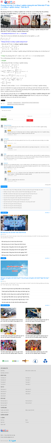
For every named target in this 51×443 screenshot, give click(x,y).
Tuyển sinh (4, 407)
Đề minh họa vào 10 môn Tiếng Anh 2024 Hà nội (14, 244)
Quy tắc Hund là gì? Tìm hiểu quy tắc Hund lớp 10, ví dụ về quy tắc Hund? (19, 201)
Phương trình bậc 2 (17, 102)
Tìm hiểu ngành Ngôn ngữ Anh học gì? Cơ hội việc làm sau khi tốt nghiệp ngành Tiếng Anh (12, 352)
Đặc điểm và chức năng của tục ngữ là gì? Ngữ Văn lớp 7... (16, 294)
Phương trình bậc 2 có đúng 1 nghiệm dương (30, 102)
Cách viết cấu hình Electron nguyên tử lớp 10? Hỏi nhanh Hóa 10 (17, 195)
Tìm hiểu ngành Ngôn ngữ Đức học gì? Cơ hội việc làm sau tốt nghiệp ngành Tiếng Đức (36, 352)
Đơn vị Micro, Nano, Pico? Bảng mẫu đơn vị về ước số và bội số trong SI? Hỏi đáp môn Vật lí (23, 189)
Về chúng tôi (4, 368)
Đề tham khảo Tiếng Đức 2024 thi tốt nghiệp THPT (14, 247)
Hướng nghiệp (4, 414)
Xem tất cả (47, 212)
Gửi (30, 120)
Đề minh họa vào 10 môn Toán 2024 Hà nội (13, 232)
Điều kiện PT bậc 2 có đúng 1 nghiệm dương (16, 104)
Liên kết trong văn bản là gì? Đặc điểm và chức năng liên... (16, 288)
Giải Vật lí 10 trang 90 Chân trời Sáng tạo (12, 207)
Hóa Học (3, 398)
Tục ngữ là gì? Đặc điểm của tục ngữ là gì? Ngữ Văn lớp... (16, 297)
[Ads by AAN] (49, 15)
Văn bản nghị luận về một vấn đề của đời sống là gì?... (15, 302)
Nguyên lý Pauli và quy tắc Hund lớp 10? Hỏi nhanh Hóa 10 (16, 199)
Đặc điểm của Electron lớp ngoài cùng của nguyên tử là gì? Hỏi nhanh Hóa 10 (20, 193)
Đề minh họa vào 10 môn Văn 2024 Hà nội (12, 241)
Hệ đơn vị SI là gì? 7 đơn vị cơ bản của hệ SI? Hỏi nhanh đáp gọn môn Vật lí (19, 191)
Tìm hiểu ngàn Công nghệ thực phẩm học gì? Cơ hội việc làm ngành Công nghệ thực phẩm (12, 336)
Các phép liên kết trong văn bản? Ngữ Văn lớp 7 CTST (15, 299)
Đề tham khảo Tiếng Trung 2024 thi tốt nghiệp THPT (15, 255)
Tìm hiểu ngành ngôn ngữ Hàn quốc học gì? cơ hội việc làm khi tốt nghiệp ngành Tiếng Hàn (37, 336)
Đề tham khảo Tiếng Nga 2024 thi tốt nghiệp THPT (14, 249)
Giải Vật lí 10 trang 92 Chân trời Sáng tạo (12, 203)
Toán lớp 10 (10, 102)
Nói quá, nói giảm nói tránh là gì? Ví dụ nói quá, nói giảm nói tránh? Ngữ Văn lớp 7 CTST (25, 278)
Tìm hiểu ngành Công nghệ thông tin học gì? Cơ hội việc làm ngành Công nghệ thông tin (37, 320)
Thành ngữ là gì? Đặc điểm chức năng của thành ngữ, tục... (16, 291)
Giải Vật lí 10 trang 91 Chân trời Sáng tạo (12, 205)
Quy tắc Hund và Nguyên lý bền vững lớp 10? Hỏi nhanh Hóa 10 (17, 197)
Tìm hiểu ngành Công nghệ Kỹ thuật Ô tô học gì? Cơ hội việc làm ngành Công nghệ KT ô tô (12, 320)
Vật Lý (2, 387)
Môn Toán (3, 375)
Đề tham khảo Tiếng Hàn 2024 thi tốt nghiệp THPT (14, 252)
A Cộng (3, 417)
